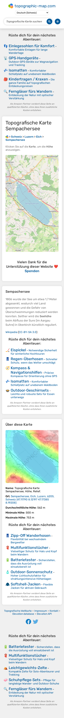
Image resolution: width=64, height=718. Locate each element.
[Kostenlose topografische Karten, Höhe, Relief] (7, 136)
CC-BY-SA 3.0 (27, 332)
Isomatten (18, 70)
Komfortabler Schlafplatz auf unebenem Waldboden (32, 72)
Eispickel (18, 350)
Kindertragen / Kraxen (28, 79)
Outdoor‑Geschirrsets (30, 390)
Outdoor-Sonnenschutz (31, 572)
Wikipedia (11, 332)
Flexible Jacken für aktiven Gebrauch (32, 586)
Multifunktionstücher (29, 547)
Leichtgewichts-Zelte (28, 667)
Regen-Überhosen (27, 359)
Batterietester (23, 560)
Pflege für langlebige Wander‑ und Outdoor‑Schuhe (34, 682)
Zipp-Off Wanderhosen (30, 535)
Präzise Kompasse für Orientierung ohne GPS (34, 374)
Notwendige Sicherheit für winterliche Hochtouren (34, 352)
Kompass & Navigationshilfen (26, 370)
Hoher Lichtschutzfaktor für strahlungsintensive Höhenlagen (31, 577)
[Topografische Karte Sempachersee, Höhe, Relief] (32, 456)
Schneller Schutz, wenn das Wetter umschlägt (34, 361)
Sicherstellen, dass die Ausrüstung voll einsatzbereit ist (33, 563)
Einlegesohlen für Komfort (32, 46)
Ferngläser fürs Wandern (30, 91)
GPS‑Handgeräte (23, 58)
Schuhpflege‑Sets (25, 680)
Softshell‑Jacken (26, 584)
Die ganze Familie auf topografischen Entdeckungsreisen (32, 83)
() (30, 499)
